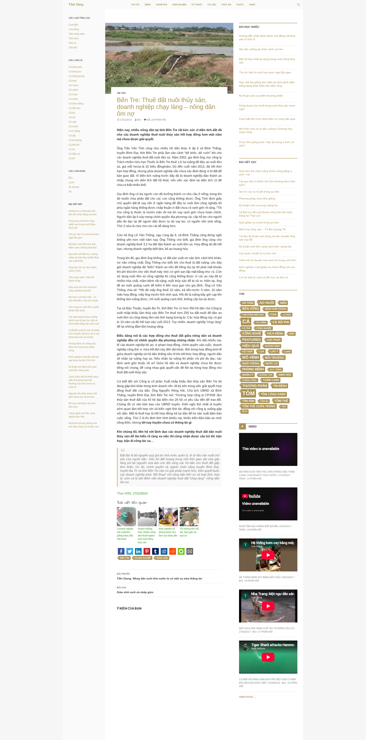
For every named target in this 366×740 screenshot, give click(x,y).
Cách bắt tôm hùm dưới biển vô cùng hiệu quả (267, 118)
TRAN (242, 478)
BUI (139, 119)
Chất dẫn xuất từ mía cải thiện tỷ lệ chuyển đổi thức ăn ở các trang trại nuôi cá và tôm (84, 333)
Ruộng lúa (265, 375)
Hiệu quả (250, 346)
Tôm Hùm (248, 401)
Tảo (284, 406)
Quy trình (276, 369)
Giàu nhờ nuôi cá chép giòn (135, 590)
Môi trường (274, 357)
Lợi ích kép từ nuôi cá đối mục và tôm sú (263, 277)
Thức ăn (226, 4)
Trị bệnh (280, 385)
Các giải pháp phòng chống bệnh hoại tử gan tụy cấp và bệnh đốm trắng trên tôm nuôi (84, 320)
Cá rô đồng (74, 131)
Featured (251, 340)
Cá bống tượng (76, 76)
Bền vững (250, 308)
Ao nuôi (266, 303)
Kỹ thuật (197, 4)
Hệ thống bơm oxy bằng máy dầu (259, 577)
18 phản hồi (252, 580)
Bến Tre (124, 558)
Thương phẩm (254, 386)
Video (252, 4)
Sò (70, 191)
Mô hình (250, 357)
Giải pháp (273, 339)
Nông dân (162, 558)
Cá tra (246, 328)
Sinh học (285, 374)
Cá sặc (72, 135)
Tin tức (135, 4)
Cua (273, 314)
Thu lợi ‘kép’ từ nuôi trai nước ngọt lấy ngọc (265, 72)
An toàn (247, 303)
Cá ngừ (72, 122)
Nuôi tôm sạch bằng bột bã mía (258, 526)
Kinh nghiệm (179, 4)
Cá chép (73, 94)
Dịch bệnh (275, 333)
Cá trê (72, 158)
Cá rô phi (280, 322)
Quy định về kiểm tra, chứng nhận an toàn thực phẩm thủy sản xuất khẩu (84, 257)
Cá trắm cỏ (74, 154)
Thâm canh (271, 380)
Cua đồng (74, 29)
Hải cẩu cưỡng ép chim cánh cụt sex (261, 49)
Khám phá (161, 4)
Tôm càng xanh (273, 394)
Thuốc (240, 4)
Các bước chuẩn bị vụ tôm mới (257, 253)
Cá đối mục (74, 108)
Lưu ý (274, 351)
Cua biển (73, 24)
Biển (283, 302)
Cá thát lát (74, 144)
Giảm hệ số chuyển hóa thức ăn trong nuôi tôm (267, 260)
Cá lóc (72, 112)
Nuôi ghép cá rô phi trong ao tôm (259, 222)
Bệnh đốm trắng (275, 309)
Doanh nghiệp (143, 558)
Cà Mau (287, 315)
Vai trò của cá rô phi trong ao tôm (259, 191)
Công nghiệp (263, 328)
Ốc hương (74, 187)
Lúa (261, 351)
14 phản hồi (254, 478)
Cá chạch (74, 85)
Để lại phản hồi (156, 119)
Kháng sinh (272, 346)
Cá (246, 321)
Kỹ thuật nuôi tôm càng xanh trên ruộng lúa (265, 246)
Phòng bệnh (253, 369)
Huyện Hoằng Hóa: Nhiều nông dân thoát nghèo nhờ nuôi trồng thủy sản (147, 535)
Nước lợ (272, 363)
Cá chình (261, 322)
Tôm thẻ (281, 400)
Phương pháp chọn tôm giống (257, 198)
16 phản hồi (254, 529)
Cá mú (72, 117)
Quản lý (247, 374)
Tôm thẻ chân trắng (258, 406)
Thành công (249, 380)
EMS (291, 333)
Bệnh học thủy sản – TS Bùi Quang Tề (262, 229)
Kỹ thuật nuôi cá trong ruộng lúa (258, 205)
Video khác (247, 697)
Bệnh (148, 4)
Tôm (248, 393)
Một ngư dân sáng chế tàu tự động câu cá (266, 628)
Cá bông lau (75, 71)
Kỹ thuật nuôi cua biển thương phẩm (261, 95)
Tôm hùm (73, 38)
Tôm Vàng (76, 4)
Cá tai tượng (75, 140)
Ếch (244, 411)
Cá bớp (72, 80)
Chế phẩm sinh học (253, 315)
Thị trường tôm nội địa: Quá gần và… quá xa (189, 532)
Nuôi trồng (250, 363)
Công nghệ (251, 333)
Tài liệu (211, 4)
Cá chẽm (73, 90)
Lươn (287, 351)
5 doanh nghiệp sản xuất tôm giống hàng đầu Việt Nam (125, 533)
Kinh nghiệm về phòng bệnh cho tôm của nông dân (168, 532)
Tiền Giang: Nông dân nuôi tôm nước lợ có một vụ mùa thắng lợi (159, 576)
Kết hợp (247, 351)
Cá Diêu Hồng (76, 103)
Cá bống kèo (75, 67)
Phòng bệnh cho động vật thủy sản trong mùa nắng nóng (82, 347)
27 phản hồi (265, 631)
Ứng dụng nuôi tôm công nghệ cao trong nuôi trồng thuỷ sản (82, 224)
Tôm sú (264, 401)
